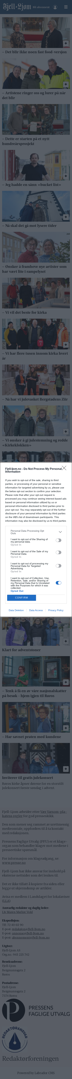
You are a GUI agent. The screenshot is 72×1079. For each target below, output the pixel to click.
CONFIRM (21, 597)
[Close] (65, 469)
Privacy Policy (55, 610)
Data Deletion (16, 610)
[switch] (58, 540)
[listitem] (36, 532)
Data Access (36, 610)
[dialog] (36, 539)
